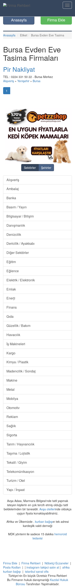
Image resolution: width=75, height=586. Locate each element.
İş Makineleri (15, 343)
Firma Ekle (56, 19)
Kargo (10, 353)
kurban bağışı (44, 521)
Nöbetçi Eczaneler (57, 563)
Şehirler (46, 168)
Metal (10, 389)
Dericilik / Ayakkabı (20, 243)
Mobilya (12, 398)
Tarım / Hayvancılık (20, 444)
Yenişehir (23, 81)
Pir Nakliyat (19, 69)
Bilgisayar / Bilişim (20, 216)
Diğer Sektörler (17, 252)
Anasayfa (19, 19)
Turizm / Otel (15, 480)
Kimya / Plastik (17, 362)
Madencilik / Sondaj (21, 371)
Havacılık (13, 334)
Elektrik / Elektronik (20, 280)
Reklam (12, 416)
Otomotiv (13, 407)
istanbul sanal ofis (37, 571)
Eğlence (12, 270)
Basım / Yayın (16, 207)
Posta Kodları (12, 567)
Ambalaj (12, 188)
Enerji (10, 298)
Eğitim (11, 261)
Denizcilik (13, 234)
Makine (11, 380)
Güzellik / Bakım (18, 325)
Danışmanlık (15, 225)
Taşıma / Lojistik (18, 453)
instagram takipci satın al (42, 567)
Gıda (10, 316)
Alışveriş (8, 81)
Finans (11, 307)
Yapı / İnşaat (15, 489)
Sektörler (30, 168)
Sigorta (11, 435)
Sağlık (11, 425)
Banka (11, 197)
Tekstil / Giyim (16, 462)
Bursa (36, 81)
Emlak (11, 289)
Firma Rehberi (30, 563)
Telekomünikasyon (20, 471)
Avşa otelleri (47, 509)
